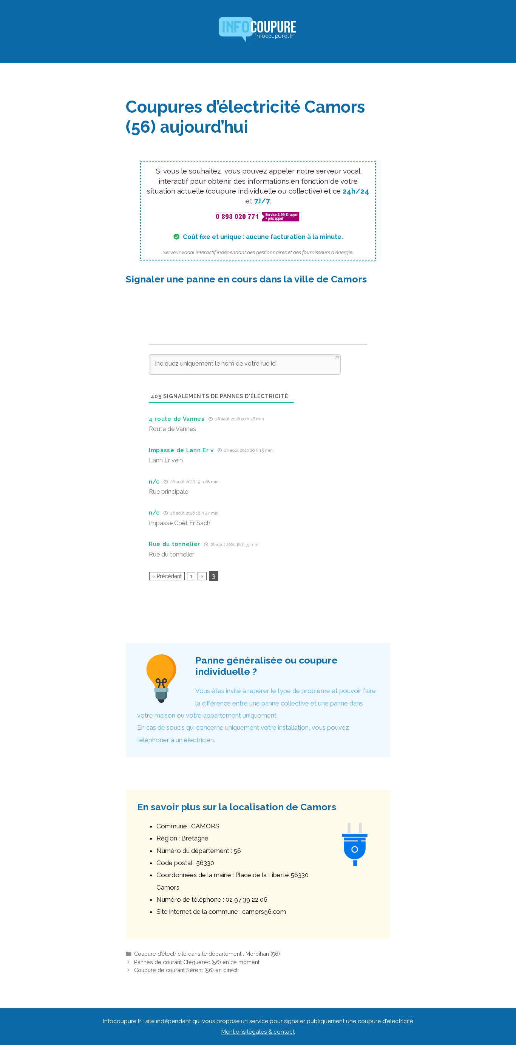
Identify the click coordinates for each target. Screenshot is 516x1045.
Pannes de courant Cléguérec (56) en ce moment (197, 962)
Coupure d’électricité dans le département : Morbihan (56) (207, 953)
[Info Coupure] (258, 31)
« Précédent (167, 576)
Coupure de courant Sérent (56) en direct (186, 970)
